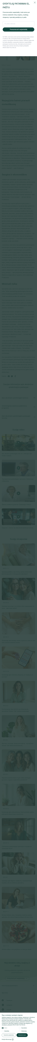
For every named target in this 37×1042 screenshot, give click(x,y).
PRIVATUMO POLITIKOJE (19, 1025)
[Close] (35, 2)
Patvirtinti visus (22, 1035)
